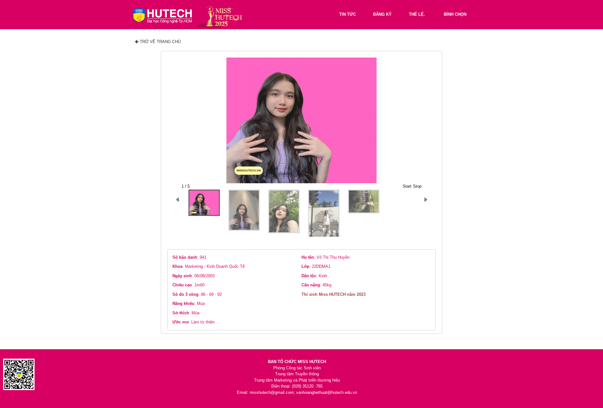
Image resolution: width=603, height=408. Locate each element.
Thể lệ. (417, 14)
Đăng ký (382, 14)
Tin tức (347, 14)
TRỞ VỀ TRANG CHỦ (160, 41)
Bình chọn (455, 14)
